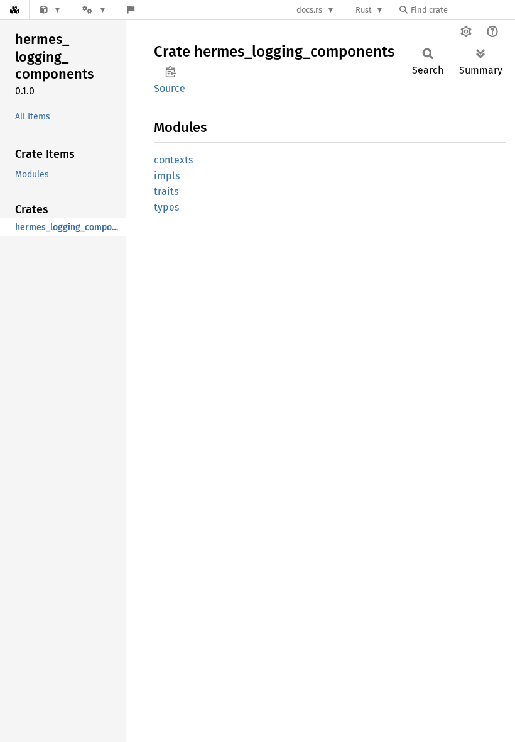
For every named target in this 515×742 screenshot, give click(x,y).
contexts (173, 160)
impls (167, 176)
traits (166, 191)
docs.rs (309, 9)
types (166, 207)
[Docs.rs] (14, 9)
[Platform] (94, 9)
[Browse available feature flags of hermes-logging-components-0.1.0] (130, 9)
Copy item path (170, 71)
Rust (363, 9)
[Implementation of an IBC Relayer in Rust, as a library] (51, 9)
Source (169, 88)
